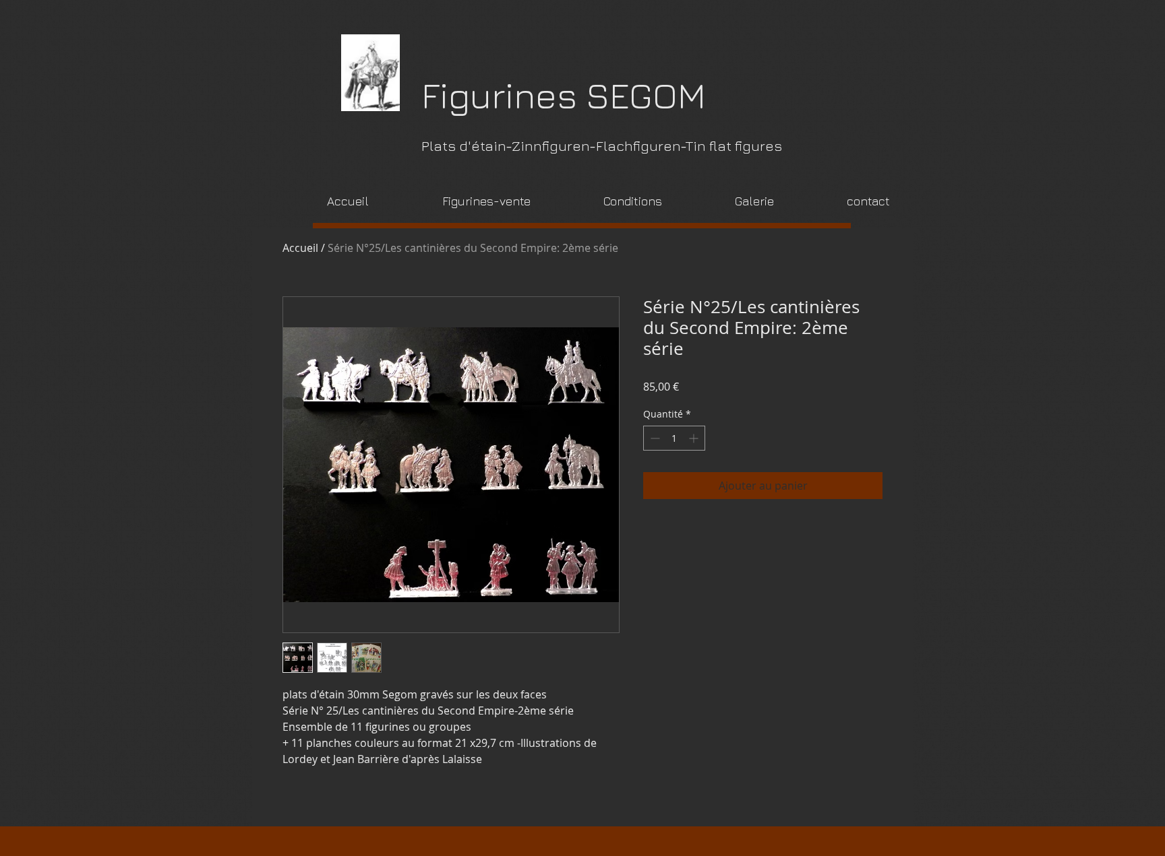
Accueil (300, 247)
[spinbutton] (674, 438)
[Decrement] (653, 438)
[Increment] (694, 438)
